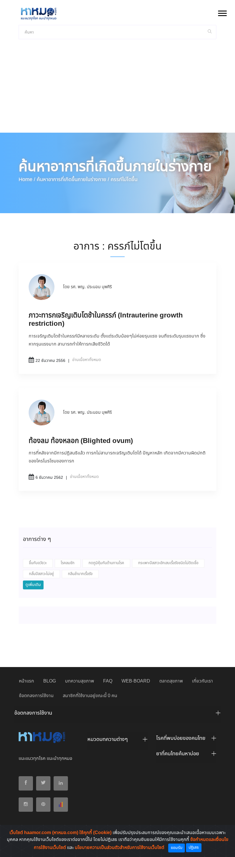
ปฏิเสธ (194, 847)
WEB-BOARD (136, 681)
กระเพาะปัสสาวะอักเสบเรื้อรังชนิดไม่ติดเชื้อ (168, 563)
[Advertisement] (117, 90)
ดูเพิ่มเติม (33, 585)
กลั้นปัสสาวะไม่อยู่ (41, 574)
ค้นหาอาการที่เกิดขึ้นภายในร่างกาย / (73, 179)
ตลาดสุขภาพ (171, 681)
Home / (27, 179)
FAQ (107, 681)
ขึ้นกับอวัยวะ (38, 563)
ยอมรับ (176, 848)
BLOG (49, 681)
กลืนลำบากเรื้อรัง (80, 574)
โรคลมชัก (68, 563)
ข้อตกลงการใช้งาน (36, 696)
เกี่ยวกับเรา (202, 681)
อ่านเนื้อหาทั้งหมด (86, 360)
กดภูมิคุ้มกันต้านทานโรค (106, 563)
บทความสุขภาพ (79, 681)
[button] (222, 12)
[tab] (117, 714)
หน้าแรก (26, 681)
